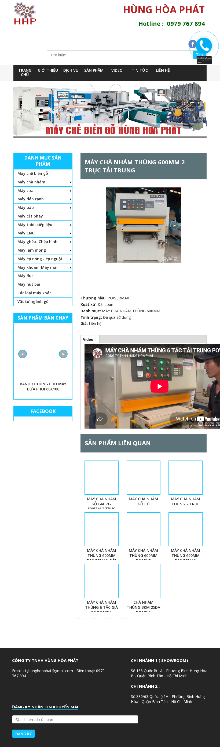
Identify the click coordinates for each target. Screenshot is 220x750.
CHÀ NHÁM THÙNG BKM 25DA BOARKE (143, 607)
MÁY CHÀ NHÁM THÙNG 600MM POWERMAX (185, 555)
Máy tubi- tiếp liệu (34, 224)
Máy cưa (25, 190)
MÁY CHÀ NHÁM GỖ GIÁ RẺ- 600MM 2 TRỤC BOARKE (101, 506)
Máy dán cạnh (30, 198)
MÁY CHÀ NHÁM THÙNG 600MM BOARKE (143, 555)
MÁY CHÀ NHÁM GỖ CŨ (143, 501)
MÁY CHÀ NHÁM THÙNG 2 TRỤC (185, 501)
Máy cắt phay (30, 216)
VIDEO (117, 70)
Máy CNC (25, 232)
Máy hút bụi (28, 284)
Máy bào (25, 207)
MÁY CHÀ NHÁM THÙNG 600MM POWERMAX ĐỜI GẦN (101, 558)
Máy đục (25, 275)
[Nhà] (26, 13)
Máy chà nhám (31, 181)
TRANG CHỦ (24, 72)
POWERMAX (118, 297)
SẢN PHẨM (94, 70)
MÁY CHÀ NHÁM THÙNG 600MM (131, 310)
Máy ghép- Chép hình (37, 241)
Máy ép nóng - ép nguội (39, 258)
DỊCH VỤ (70, 70)
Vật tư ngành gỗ (33, 301)
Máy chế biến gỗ (32, 173)
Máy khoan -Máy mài (37, 267)
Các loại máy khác (34, 292)
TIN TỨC (140, 70)
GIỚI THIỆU (48, 70)
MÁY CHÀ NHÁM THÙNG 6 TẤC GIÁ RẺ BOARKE (101, 607)
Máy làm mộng (31, 250)
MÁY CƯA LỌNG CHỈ (43, 383)
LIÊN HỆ (163, 70)
